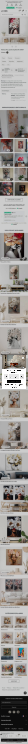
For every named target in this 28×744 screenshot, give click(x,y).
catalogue (14, 382)
